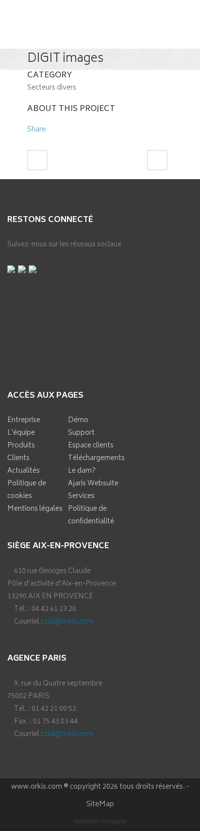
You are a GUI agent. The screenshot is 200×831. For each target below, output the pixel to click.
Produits (21, 446)
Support (81, 433)
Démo (78, 420)
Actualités (23, 471)
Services (81, 496)
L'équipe (21, 433)
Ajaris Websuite (93, 484)
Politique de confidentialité (91, 515)
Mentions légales (35, 509)
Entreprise (23, 420)
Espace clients (91, 446)
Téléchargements (96, 458)
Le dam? (82, 471)
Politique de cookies (26, 490)
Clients (18, 458)
